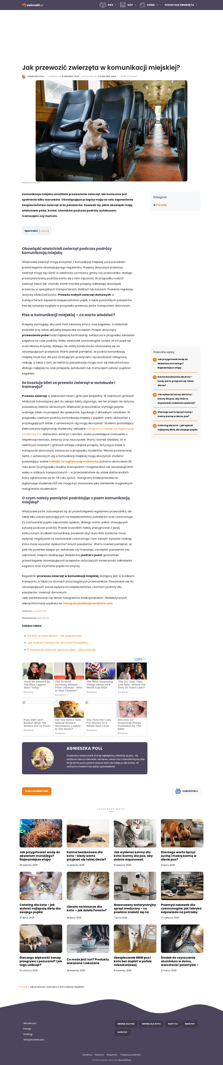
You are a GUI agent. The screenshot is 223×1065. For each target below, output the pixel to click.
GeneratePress (124, 1060)
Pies (110, 5)
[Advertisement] (111, 36)
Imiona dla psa (126, 1023)
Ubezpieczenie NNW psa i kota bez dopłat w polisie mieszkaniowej (133, 961)
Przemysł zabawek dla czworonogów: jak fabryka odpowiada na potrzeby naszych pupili (181, 908)
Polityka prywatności (130, 1054)
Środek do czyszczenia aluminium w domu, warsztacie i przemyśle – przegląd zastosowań (179, 961)
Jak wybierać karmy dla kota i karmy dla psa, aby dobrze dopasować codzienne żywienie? (176, 398)
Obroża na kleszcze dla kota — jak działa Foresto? (87, 908)
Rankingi (28, 1034)
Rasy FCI (172, 1023)
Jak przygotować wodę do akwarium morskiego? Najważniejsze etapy (173, 363)
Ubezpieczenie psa (34, 1039)
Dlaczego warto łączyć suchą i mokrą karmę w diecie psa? (178, 855)
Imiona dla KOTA (151, 1023)
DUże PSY (122, 1032)
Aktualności (30, 1023)
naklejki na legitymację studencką (73, 461)
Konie (151, 5)
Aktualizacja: (99, 76)
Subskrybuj (190, 791)
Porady (161, 205)
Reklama (99, 1054)
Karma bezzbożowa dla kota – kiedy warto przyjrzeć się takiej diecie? (175, 381)
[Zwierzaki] (32, 5)
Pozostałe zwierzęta (179, 5)
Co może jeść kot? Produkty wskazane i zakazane (88, 961)
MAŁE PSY (190, 1023)
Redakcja (87, 1054)
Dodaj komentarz (36, 791)
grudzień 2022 (40, 611)
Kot (130, 5)
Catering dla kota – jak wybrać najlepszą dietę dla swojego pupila (40, 908)
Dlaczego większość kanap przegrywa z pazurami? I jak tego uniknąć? (41, 961)
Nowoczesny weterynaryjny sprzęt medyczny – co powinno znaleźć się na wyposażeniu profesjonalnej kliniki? (135, 908)
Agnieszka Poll (35, 76)
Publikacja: (64, 76)
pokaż (44, 230)
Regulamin (112, 1054)
